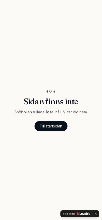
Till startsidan (51, 126)
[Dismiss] (96, 214)
